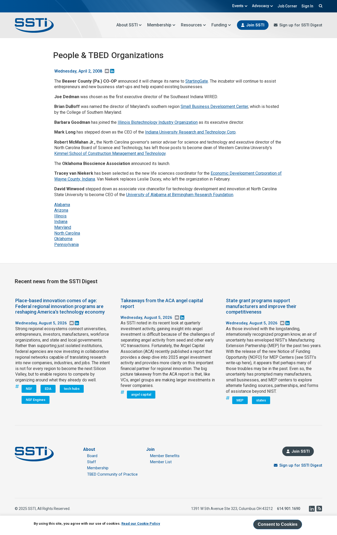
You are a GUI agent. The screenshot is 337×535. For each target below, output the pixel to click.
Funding (219, 24)
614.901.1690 (288, 508)
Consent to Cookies (278, 524)
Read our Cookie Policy (140, 523)
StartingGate (196, 81)
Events (238, 6)
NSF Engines (35, 400)
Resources (191, 24)
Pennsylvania (66, 244)
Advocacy (260, 6)
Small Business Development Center (214, 106)
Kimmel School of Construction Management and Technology (110, 153)
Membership (159, 24)
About (89, 449)
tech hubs (72, 389)
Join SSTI (255, 25)
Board (92, 455)
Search (320, 6)
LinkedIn (312, 508)
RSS (319, 508)
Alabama (62, 204)
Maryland (62, 227)
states (261, 400)
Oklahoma (63, 238)
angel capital (141, 394)
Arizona (61, 210)
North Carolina (67, 233)
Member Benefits (165, 455)
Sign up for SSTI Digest (300, 25)
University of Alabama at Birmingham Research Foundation (179, 194)
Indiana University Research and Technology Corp (190, 132)
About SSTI (127, 24)
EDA (48, 389)
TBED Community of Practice (112, 474)
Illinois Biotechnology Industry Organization (158, 122)
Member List (161, 462)
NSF (29, 389)
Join (150, 449)
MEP (240, 400)
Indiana (60, 221)
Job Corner (287, 6)
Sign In (307, 6)
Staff (91, 462)
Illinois (60, 216)
